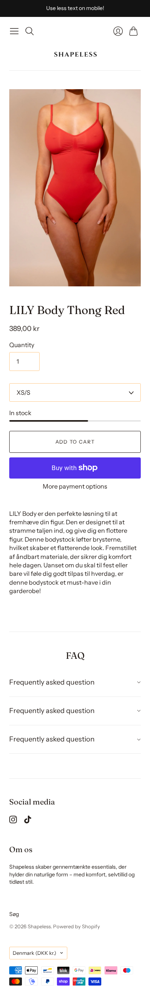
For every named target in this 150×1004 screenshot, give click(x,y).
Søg (14, 914)
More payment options (75, 486)
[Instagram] (13, 821)
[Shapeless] (75, 54)
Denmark (34, 953)
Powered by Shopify (76, 926)
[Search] (29, 31)
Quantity (21, 345)
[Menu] (14, 31)
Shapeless (39, 926)
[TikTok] (28, 821)
